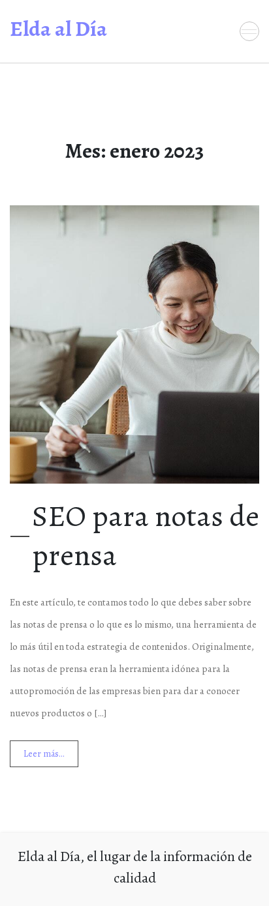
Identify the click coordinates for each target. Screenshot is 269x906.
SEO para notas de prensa (145, 535)
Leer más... (44, 754)
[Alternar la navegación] (249, 31)
